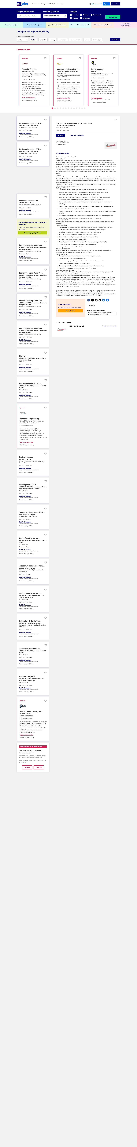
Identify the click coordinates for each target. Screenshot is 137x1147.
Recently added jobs (11, 25)
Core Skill (38, 767)
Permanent (97, 15)
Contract (75, 18)
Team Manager (97, 69)
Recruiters (115, 4)
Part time (76, 15)
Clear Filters (115, 40)
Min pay (53, 40)
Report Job (92, 305)
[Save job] (45, 58)
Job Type (73, 11)
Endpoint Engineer (29, 69)
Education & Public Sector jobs (80, 25)
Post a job (61, 4)
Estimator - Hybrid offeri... (30, 621)
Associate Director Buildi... (30, 648)
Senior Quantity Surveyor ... (30, 593)
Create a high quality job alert (32, 233)
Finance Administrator (28, 200)
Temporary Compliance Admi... (32, 512)
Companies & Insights (48, 4)
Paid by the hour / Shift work (103, 25)
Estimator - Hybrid (27, 676)
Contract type (97, 40)
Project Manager (26, 457)
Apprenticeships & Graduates (57, 25)
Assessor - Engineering (29, 419)
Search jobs (113, 17)
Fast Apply (60, 135)
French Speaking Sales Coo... (31, 245)
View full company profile (109, 326)
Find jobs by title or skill (25, 11)
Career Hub (36, 4)
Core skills (43, 40)
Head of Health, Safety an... (31, 711)
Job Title (27, 767)
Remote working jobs (34, 25)
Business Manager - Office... (30, 123)
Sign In (106, 4)
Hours (86, 40)
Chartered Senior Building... (30, 383)
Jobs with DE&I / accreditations (125, 24)
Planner (22, 356)
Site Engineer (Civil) (27, 484)
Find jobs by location (51, 11)
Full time (86, 15)
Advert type (63, 40)
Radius (33, 40)
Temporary (86, 18)
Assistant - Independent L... (68, 69)
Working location (75, 40)
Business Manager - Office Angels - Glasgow (74, 123)
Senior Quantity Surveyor (29, 538)
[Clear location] (65, 16)
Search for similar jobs (77, 135)
